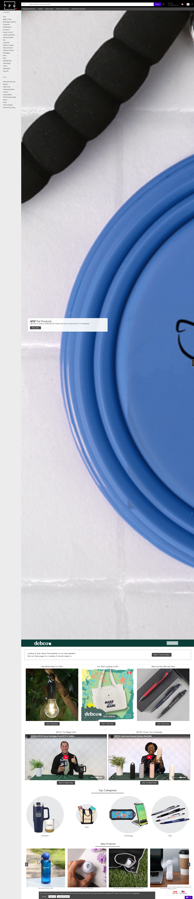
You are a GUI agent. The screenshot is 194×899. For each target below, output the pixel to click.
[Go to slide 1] (192, 513)
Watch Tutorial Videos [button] (162, 655)
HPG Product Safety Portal (9, 98)
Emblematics (7, 27)
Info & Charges (8, 105)
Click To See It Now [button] (108, 724)
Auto (4, 17)
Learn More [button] (172, 643)
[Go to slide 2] (23, 513)
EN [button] (188, 4)
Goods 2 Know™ (8, 32)
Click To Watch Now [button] (66, 783)
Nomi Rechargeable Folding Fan (169, 888)
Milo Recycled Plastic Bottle (45, 888)
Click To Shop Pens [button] (163, 724)
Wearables (6, 68)
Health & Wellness (9, 35)
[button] (24, 4)
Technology (7, 63)
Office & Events (8, 48)
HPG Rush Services (9, 81)
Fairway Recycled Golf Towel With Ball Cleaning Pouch (128, 888)
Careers (5, 92)
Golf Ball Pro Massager (87, 888)
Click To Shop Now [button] (52, 724)
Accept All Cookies (63, 896)
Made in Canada (8, 45)
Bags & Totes (7, 19)
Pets (4, 58)
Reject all (52, 896)
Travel (5, 66)
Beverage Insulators (9, 22)
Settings (44, 896)
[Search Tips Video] (163, 4)
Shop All (5, 71)
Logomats (6, 42)
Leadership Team (8, 89)
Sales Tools (6, 87)
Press (5, 102)
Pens (4, 55)
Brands (5, 84)
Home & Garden (8, 37)
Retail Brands (7, 61)
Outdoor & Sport (8, 50)
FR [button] (192, 4)
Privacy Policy (136, 893)
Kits (4, 40)
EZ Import (6, 29)
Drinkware (6, 24)
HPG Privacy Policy (9, 107)
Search (157, 4)
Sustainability (7, 94)
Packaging (6, 53)
